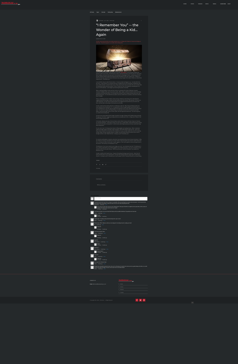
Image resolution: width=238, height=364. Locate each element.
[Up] (192, 234)
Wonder (103, 12)
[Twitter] (140, 231)
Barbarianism (118, 12)
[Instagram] (144, 231)
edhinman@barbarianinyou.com (99, 215)
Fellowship (110, 12)
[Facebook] (137, 231)
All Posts (92, 12)
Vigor (97, 12)
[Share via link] (105, 164)
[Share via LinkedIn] (102, 164)
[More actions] (141, 20)
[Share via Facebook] (96, 164)
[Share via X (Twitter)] (99, 164)
